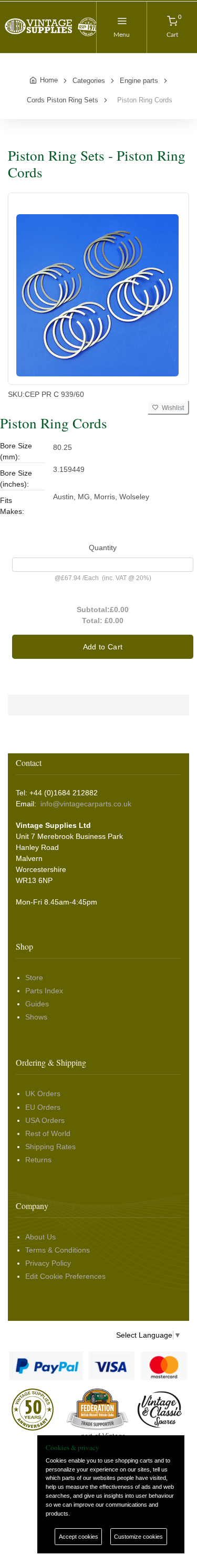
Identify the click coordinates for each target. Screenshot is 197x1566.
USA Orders (45, 1120)
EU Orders (42, 1107)
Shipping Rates (50, 1146)
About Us (40, 1237)
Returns (38, 1159)
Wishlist (171, 408)
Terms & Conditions (57, 1250)
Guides (37, 1004)
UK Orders (42, 1093)
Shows (36, 1017)
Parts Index (44, 990)
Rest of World (47, 1133)
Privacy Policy (48, 1263)
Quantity (103, 547)
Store (34, 977)
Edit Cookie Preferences (65, 1276)
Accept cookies (78, 1536)
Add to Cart (103, 647)
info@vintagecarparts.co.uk (85, 804)
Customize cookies (138, 1536)
